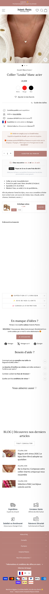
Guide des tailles (40, 103)
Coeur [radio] (13, 210)
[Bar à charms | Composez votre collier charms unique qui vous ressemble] (9, 468)
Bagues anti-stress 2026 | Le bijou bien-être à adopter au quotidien (30, 456)
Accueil (19, 70)
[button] (24, 97)
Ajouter (41, 207)
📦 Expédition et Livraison (24, 296)
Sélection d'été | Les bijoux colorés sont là (29, 485)
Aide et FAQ (24, 534)
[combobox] (24, 573)
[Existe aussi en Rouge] (13, 285)
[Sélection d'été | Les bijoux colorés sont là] (9, 484)
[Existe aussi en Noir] (16, 285)
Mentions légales (11, 589)
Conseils (24, 540)
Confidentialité (23, 589)
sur (14, 114)
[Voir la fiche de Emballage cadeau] (7, 207)
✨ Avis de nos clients (24, 301)
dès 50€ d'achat (18, 118)
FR (25, 573)
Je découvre (24, 337)
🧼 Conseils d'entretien (24, 306)
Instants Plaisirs (24, 552)
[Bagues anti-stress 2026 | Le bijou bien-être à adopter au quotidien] (9, 453)
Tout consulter (24, 443)
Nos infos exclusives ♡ (23, 558)
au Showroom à (20, 126)
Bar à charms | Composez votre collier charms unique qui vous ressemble (31, 471)
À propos (24, 546)
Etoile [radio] (19, 210)
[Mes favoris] (37, 10)
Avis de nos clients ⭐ (36, 589)
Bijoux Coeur (27, 70)
